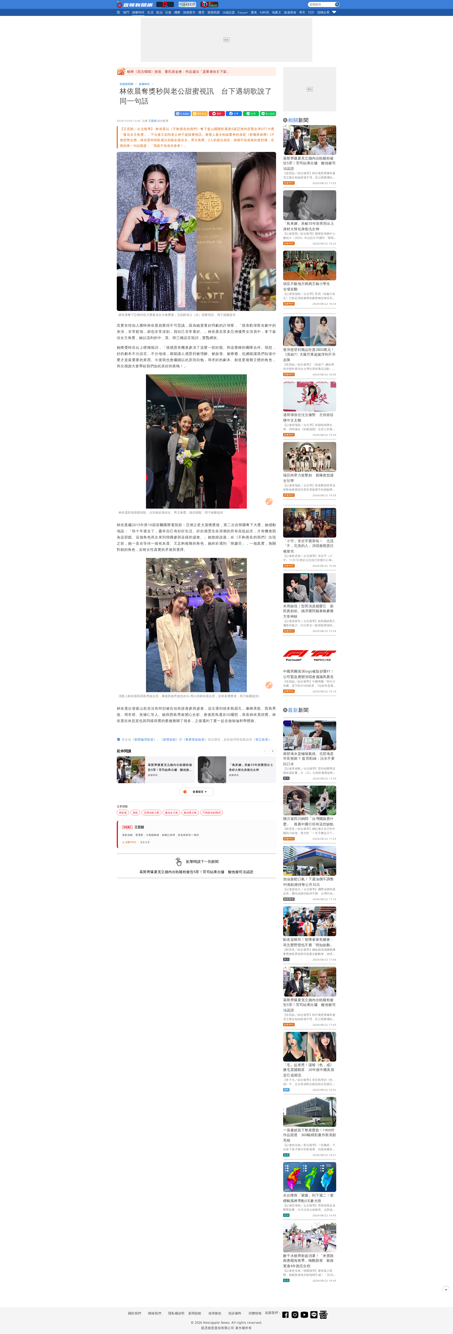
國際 (177, 12)
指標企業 (323, 12)
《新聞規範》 (169, 739)
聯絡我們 (154, 1313)
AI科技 (264, 12)
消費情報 (255, 1313)
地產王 (276, 12)
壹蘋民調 (213, 12)
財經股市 (189, 12)
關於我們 (134, 1313)
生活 (150, 12)
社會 (168, 12)
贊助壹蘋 (199, 113)
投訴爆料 (235, 1313)
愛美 (254, 12)
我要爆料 (216, 113)
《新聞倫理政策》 (144, 739)
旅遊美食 (290, 12)
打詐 (311, 12)
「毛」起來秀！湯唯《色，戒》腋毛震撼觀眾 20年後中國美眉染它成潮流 (308, 1069)
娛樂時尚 (138, 12)
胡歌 (135, 812)
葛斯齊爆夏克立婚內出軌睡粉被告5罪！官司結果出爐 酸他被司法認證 (309, 163)
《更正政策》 (261, 739)
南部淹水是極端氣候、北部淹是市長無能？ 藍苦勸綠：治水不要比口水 (309, 758)
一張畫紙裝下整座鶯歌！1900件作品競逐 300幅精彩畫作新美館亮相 (309, 1135)
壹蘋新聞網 (126, 84)
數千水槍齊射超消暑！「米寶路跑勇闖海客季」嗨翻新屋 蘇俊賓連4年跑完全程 (308, 1260)
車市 (302, 12)
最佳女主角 (171, 812)
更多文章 (145, 842)
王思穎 (152, 120)
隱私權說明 (175, 1313)
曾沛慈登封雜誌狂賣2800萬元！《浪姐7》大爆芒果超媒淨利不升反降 (309, 354)
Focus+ (243, 12)
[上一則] (265, 751)
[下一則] (273, 751)
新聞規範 (194, 1313)
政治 (159, 12)
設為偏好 (182, 113)
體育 (201, 12)
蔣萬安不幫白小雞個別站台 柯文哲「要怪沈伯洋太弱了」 (171, 71)
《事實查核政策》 (195, 739)
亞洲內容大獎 (151, 812)
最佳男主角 (190, 812)
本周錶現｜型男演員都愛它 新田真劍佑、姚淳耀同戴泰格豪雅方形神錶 (308, 611)
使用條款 (215, 1313)
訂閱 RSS (131, 842)
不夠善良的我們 (211, 812)
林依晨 (123, 812)
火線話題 (229, 12)
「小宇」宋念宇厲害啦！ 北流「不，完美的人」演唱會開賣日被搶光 (308, 545)
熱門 (126, 12)
